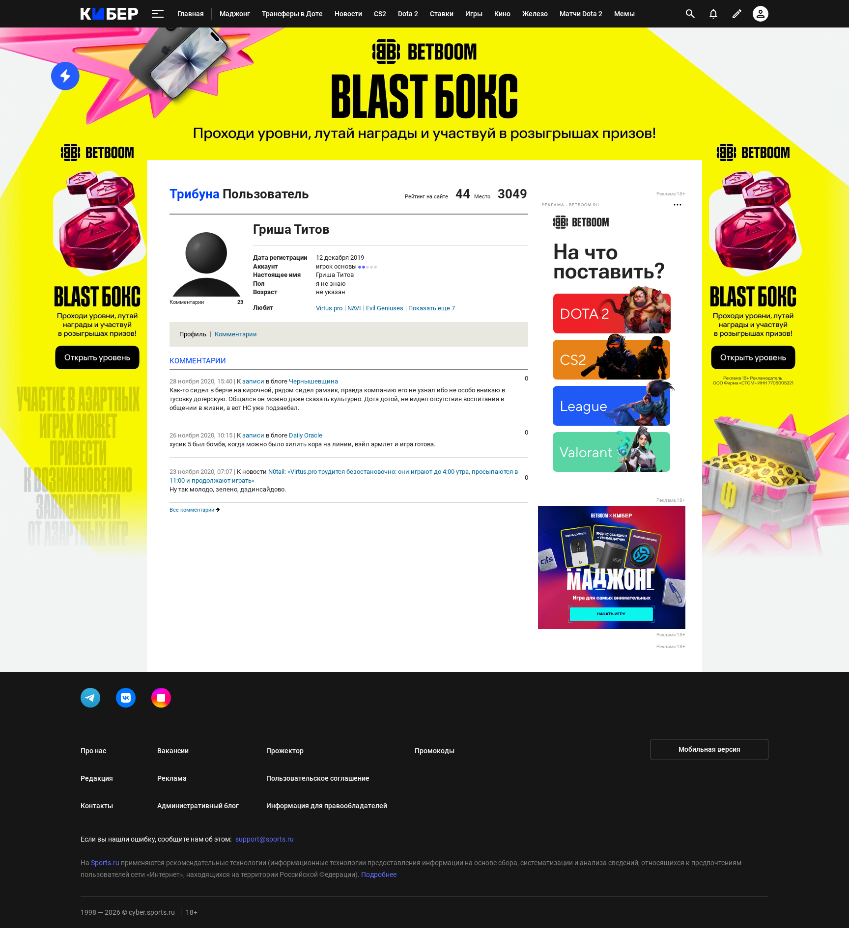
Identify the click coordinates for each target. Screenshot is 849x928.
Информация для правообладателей (326, 806)
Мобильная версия (709, 749)
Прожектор (285, 751)
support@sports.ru (264, 839)
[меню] (158, 14)
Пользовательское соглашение (317, 778)
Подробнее (378, 874)
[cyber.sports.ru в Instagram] (163, 699)
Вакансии (173, 751)
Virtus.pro (329, 308)
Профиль (192, 334)
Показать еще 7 (431, 308)
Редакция (97, 778)
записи (253, 381)
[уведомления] (713, 14)
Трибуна (195, 194)
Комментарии (236, 334)
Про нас (93, 751)
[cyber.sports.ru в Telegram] (92, 699)
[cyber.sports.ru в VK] (128, 699)
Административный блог (198, 806)
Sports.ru (105, 863)
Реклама (172, 778)
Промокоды (434, 751)
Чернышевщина (313, 381)
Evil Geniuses (384, 308)
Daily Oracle (305, 435)
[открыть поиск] (690, 14)
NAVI (354, 308)
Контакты (97, 806)
